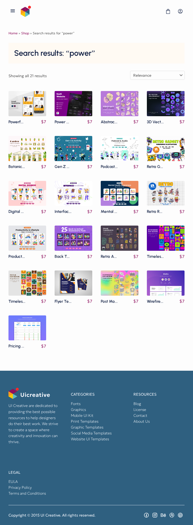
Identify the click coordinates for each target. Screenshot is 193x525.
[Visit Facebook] (146, 515)
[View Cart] (168, 11)
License (139, 409)
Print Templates (84, 421)
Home (13, 33)
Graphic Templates (87, 427)
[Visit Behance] (163, 515)
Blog (137, 403)
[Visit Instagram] (155, 515)
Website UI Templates (90, 439)
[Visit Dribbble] (172, 515)
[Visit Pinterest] (180, 515)
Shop (25, 33)
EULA (13, 481)
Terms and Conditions (27, 493)
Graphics (78, 409)
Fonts (75, 403)
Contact (140, 415)
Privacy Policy (20, 487)
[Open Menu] (12, 11)
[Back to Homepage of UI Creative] (90, 11)
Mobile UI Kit (82, 415)
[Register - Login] (180, 11)
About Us (141, 421)
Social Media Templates (91, 433)
